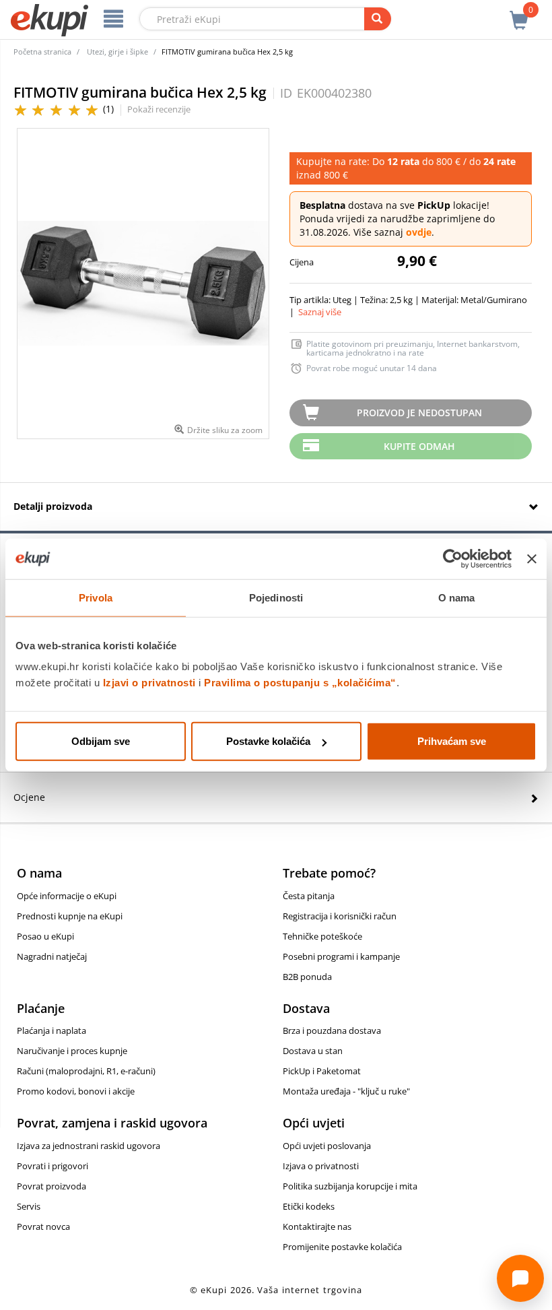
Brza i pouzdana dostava (332, 1030)
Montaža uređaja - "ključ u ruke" (346, 1091)
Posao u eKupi (45, 936)
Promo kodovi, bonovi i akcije (76, 1091)
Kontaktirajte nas (317, 1226)
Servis (28, 1206)
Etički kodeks (309, 1206)
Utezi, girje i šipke (117, 51)
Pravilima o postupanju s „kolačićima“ (300, 682)
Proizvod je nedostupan (419, 412)
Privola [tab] (95, 597)
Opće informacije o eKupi (66, 896)
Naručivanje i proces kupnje (72, 1051)
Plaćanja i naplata (51, 1030)
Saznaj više (319, 312)
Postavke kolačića (268, 741)
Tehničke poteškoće (322, 936)
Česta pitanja (309, 896)
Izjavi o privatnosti (149, 682)
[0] (519, 13)
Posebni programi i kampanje (341, 956)
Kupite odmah (419, 446)
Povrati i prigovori (52, 1166)
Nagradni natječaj (52, 956)
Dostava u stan (313, 1051)
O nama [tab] (456, 597)
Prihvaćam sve (451, 741)
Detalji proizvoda (52, 506)
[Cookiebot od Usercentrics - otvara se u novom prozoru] (453, 558)
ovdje (419, 232)
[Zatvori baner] (532, 558)
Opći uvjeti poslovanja (327, 1146)
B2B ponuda (307, 977)
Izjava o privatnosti (321, 1166)
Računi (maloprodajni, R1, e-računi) (86, 1071)
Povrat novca (43, 1226)
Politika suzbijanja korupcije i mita (350, 1186)
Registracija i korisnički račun (339, 916)
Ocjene (29, 797)
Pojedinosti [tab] (276, 597)
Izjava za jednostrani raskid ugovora (88, 1146)
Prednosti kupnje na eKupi (70, 916)
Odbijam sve (100, 741)
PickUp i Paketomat (322, 1071)
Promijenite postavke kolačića (342, 1247)
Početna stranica (42, 51)
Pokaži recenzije (159, 109)
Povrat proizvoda (51, 1186)
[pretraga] (377, 18)
